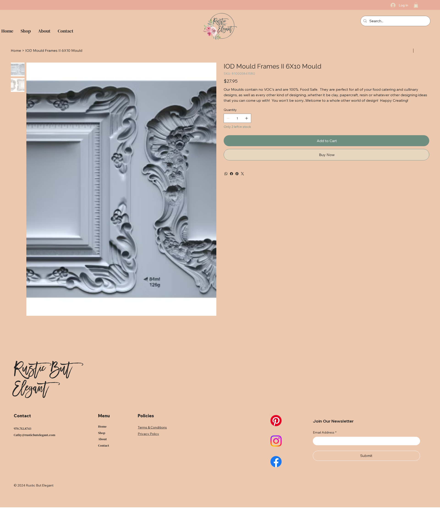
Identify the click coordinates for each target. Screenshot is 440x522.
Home (102, 426)
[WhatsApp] (226, 173)
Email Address (324, 432)
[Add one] (246, 118)
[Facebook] (231, 173)
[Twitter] (242, 173)
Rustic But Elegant (42, 380)
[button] (416, 5)
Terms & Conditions (152, 427)
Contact (103, 445)
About (102, 439)
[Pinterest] (237, 173)
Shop (101, 433)
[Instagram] (276, 441)
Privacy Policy (148, 434)
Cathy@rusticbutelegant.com (34, 435)
